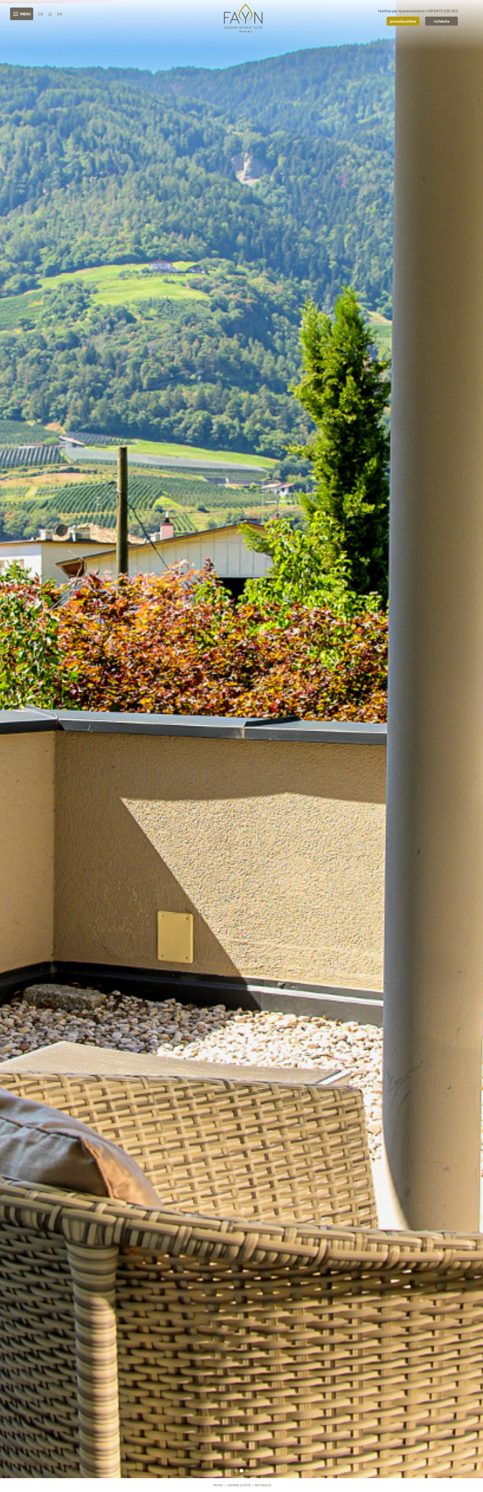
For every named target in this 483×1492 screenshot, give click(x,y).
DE (41, 14)
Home (218, 1485)
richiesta (441, 21)
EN (59, 14)
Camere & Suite (239, 1485)
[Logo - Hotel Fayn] (241, 18)
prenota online (403, 21)
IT (50, 14)
